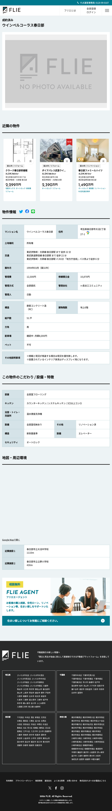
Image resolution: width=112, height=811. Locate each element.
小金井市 (26, 738)
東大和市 (46, 742)
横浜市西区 (100, 717)
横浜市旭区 (98, 728)
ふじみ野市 (41, 703)
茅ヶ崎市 (100, 752)
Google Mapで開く (11, 540)
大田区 (19, 724)
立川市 (41, 731)
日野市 (39, 738)
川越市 (45, 686)
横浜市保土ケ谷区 (97, 721)
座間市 (81, 759)
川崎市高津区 (76, 742)
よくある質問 (59, 781)
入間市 (19, 696)
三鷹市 (19, 735)
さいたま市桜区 (23, 682)
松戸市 (97, 682)
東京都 (7, 717)
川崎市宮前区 (99, 742)
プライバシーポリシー (24, 781)
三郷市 (39, 700)
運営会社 (48, 781)
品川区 (37, 721)
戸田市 (47, 693)
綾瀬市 (87, 759)
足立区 (47, 728)
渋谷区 (33, 724)
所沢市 (31, 689)
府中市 (31, 735)
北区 (25, 728)
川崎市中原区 (97, 738)
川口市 (25, 689)
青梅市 (25, 735)
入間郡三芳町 (22, 707)
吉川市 (33, 703)
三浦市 (80, 756)
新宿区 (37, 717)
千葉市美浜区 (76, 682)
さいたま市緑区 (36, 686)
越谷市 (37, 693)
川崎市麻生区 (76, 745)
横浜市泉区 (75, 735)
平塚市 (74, 752)
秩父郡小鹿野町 (34, 707)
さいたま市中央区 (39, 679)
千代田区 (20, 717)
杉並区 (45, 724)
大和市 (98, 756)
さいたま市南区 (23, 686)
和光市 (37, 696)
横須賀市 (99, 749)
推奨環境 (38, 781)
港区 (32, 717)
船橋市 (91, 682)
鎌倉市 (80, 752)
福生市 (33, 742)
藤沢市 (86, 752)
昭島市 (37, 735)
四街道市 (88, 689)
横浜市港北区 (99, 724)
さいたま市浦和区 (37, 682)
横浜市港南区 (88, 728)
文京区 (43, 717)
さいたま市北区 (23, 675)
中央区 (27, 717)
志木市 (31, 696)
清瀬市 (19, 745)
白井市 (74, 693)
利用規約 (9, 781)
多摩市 (25, 745)
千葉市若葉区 (88, 679)
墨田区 (25, 721)
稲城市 (31, 745)
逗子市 (74, 756)
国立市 (27, 742)
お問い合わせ (72, 781)
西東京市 (38, 745)
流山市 (86, 686)
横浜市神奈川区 (89, 717)
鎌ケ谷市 (74, 689)
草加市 (31, 693)
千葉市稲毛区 (76, 679)
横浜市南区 (85, 721)
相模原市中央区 (77, 749)
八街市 (95, 689)
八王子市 (34, 731)
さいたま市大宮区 (37, 675)
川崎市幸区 (87, 738)
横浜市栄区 (96, 731)
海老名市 (74, 759)
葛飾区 (19, 731)
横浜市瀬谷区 (86, 731)
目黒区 (43, 721)
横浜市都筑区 (97, 735)
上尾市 (25, 693)
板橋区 (35, 728)
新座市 (43, 696)
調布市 (43, 735)
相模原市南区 (89, 749)
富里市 (80, 693)
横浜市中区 (75, 721)
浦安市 (81, 689)
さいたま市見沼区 (24, 679)
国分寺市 (20, 742)
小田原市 (92, 752)
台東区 (19, 721)
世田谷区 (26, 724)
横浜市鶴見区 (76, 717)
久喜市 (19, 700)
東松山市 (38, 689)
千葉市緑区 (98, 679)
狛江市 (39, 742)
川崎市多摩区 (88, 742)
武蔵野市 (47, 731)
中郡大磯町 (95, 759)
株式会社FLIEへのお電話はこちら (93, 781)
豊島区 (19, 728)
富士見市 (32, 700)
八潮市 (25, 700)
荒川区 (30, 728)
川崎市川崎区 (76, 738)
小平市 (33, 738)
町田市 (19, 738)
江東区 (31, 721)
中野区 (39, 724)
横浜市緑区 (75, 731)
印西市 (101, 689)
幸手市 (19, 703)
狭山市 (19, 693)
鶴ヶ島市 (26, 703)
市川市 (85, 682)
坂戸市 (45, 700)
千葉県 (62, 675)
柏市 (81, 686)
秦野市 (86, 756)
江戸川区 (26, 731)
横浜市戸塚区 (76, 728)
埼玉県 (7, 675)
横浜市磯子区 (76, 724)
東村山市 (46, 738)
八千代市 (92, 686)
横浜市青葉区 (86, 735)
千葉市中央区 (76, 675)
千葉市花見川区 (89, 675)
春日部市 (46, 689)
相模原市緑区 (88, 745)
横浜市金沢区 (88, 724)
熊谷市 (19, 689)
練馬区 (41, 728)
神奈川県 (63, 717)
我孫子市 (100, 686)
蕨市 (42, 693)
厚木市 (92, 756)
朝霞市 (25, 696)
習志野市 (74, 686)
